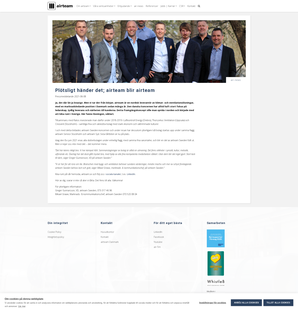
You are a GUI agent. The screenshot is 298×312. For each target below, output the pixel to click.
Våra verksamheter (103, 6)
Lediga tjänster (169, 11)
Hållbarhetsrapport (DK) (191, 41)
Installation (126, 60)
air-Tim (157, 246)
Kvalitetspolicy (187, 24)
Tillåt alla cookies (278, 303)
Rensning (126, 28)
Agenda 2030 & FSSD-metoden (195, 11)
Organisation (84, 15)
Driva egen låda (169, 15)
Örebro (97, 19)
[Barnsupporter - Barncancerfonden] (216, 238)
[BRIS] (216, 263)
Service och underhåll (131, 24)
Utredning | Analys (128, 74)
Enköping (98, 11)
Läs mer (21, 306)
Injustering (126, 20)
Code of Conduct (188, 36)
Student (166, 19)
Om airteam (82, 6)
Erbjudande (124, 6)
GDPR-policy (186, 32)
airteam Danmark (110, 241)
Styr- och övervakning (131, 44)
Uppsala (98, 36)
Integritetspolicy (56, 236)
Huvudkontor (107, 231)
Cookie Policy (54, 231)
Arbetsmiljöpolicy (188, 19)
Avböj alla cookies (246, 303)
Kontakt (191, 6)
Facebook (159, 236)
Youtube (158, 241)
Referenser (152, 6)
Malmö (97, 32)
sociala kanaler (113, 174)
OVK (123, 16)
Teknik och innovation (131, 40)
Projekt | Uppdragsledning (131, 54)
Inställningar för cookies (212, 303)
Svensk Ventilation (189, 15)
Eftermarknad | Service (130, 11)
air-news (138, 6)
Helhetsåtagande (129, 48)
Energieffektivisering (131, 79)
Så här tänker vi (85, 11)
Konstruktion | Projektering (132, 35)
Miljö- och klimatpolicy (191, 28)
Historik (81, 19)
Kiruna (97, 15)
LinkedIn (131, 174)
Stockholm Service (103, 28)
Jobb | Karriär (168, 6)
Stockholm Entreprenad (105, 24)
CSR (181, 6)
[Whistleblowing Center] (216, 282)
